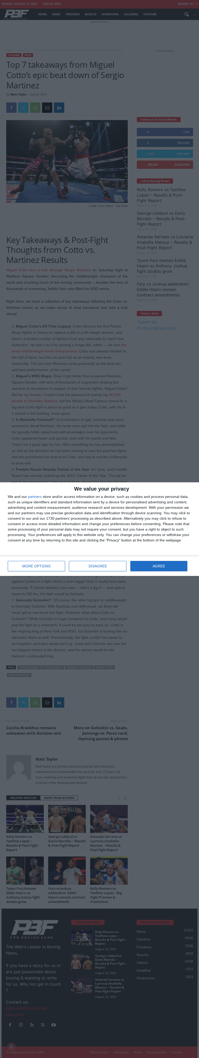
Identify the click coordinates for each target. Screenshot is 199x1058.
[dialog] (99, 529)
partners (35, 496)
